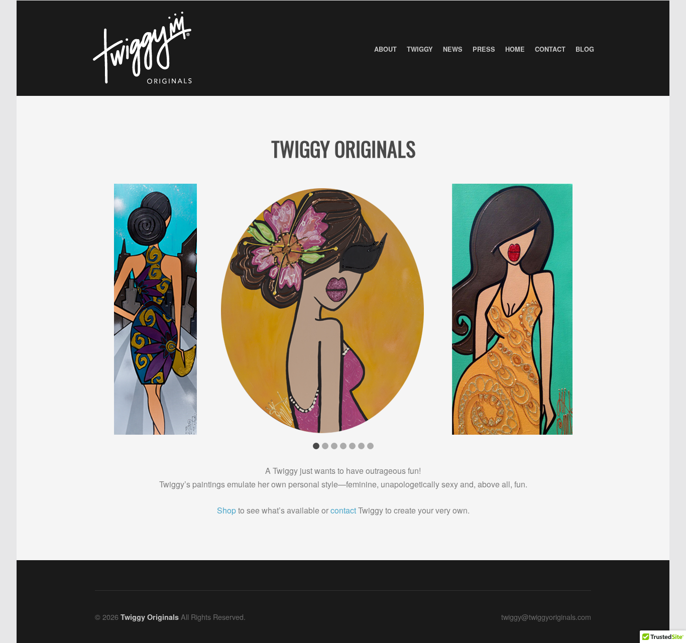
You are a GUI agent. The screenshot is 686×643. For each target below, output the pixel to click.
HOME (515, 49)
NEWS (453, 49)
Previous (109, 312)
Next (576, 312)
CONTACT (550, 49)
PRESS (484, 49)
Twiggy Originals (343, 149)
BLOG (585, 49)
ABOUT (385, 49)
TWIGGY (420, 49)
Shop (226, 510)
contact (343, 510)
